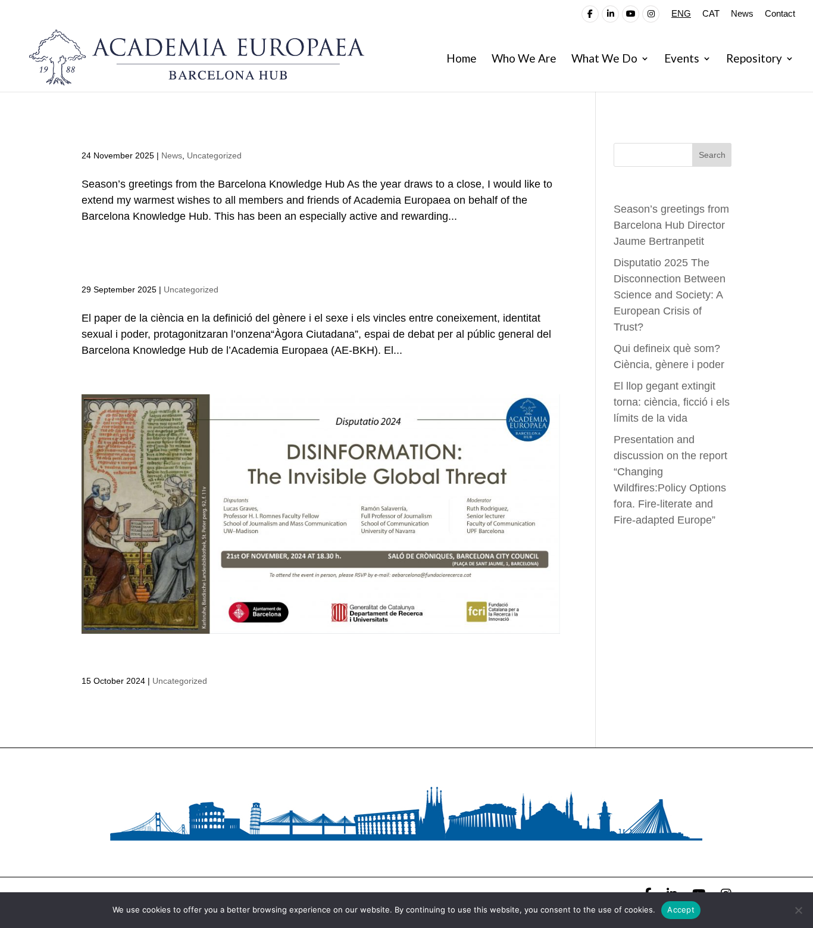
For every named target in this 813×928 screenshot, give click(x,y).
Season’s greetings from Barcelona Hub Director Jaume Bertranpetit (313, 134)
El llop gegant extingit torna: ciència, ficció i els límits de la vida (672, 402)
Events (681, 59)
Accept (681, 909)
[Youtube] (630, 14)
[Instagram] (650, 14)
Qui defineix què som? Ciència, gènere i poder (235, 268)
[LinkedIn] (610, 14)
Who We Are (524, 59)
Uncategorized (214, 155)
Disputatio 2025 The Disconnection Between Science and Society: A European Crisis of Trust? (670, 295)
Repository (754, 59)
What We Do (604, 59)
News (742, 13)
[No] (798, 910)
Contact (780, 13)
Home (461, 59)
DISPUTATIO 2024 (146, 659)
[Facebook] (590, 14)
